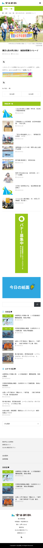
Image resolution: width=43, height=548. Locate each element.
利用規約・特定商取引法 (21, 521)
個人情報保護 (21, 518)
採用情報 (5, 459)
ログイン (5, 70)
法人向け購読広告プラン (9, 447)
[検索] (37, 304)
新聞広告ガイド (6, 444)
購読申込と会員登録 (7, 442)
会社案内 (5, 455)
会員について (27, 70)
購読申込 (21, 527)
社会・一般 (8, 9)
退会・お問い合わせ (21, 524)
